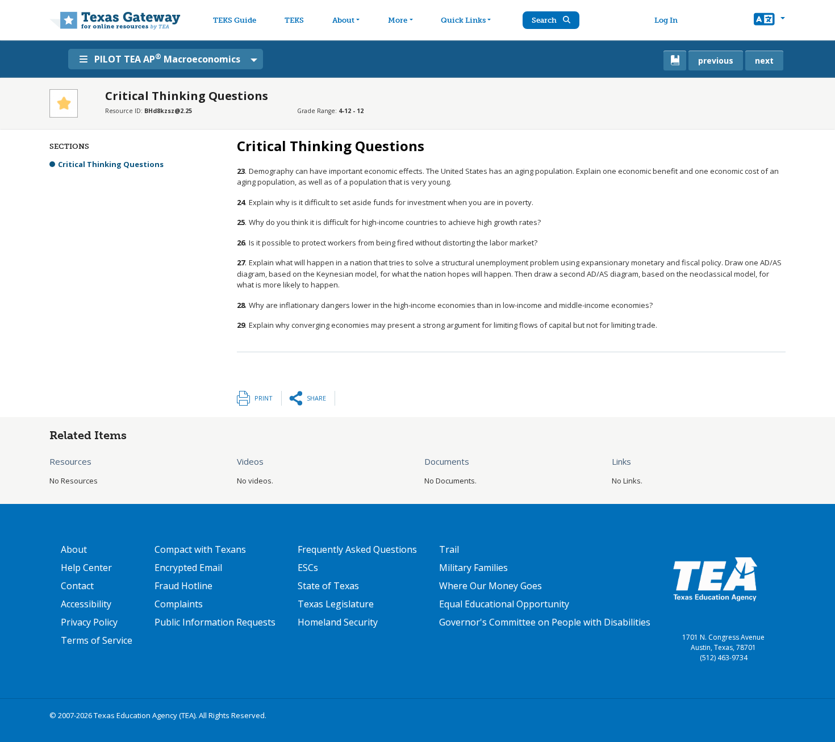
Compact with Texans (200, 549)
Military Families (473, 567)
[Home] (115, 20)
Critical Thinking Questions (111, 164)
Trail (449, 549)
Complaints (179, 604)
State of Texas (328, 586)
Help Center (86, 567)
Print (263, 398)
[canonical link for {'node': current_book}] (674, 60)
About (343, 20)
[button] (769, 20)
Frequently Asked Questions (357, 549)
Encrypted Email (188, 567)
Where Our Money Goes (490, 586)
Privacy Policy (89, 622)
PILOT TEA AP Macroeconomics (167, 58)
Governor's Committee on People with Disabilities (544, 622)
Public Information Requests (215, 622)
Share (316, 398)
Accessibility (86, 604)
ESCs (308, 567)
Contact (77, 586)
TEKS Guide (234, 20)
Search (545, 20)
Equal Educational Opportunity (504, 604)
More (397, 20)
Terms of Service (96, 640)
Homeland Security (338, 622)
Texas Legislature (336, 604)
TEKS (294, 20)
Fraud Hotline (183, 586)
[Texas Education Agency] (715, 578)
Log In (666, 20)
